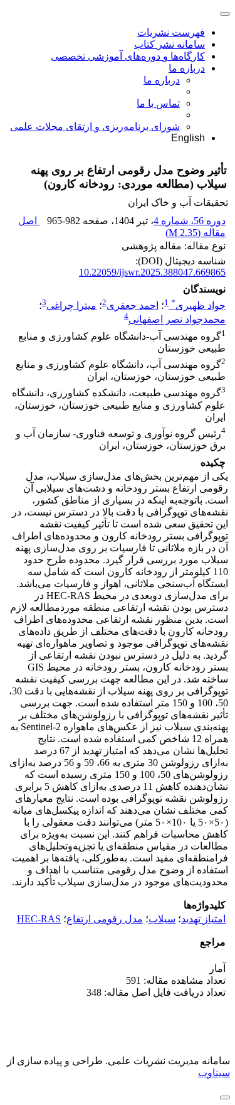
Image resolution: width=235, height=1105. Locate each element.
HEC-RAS (39, 919)
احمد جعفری (133, 305)
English (188, 137)
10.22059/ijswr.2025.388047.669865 (152, 272)
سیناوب (214, 1072)
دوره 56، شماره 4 (190, 220)
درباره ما (187, 68)
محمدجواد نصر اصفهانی (177, 320)
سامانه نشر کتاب (169, 44)
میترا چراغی (71, 305)
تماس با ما (158, 103)
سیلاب (162, 919)
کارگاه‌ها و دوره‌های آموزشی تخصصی (128, 56)
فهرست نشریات (171, 32)
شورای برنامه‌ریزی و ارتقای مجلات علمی (95, 126)
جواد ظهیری (198, 305)
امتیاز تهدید (203, 919)
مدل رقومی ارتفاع (104, 919)
